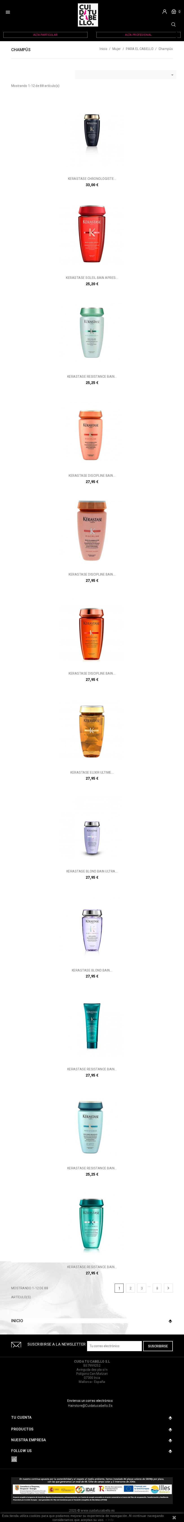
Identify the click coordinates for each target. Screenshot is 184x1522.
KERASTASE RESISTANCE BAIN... (92, 376)
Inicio (17, 1320)
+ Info (109, 1520)
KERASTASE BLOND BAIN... (92, 970)
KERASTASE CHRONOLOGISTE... (92, 179)
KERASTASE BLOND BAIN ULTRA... (92, 871)
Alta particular (45, 34)
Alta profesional (138, 34)
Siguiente (168, 1288)
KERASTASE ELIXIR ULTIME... (92, 772)
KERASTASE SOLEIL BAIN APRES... (92, 278)
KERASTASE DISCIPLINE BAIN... (92, 475)
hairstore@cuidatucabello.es (90, 1405)
